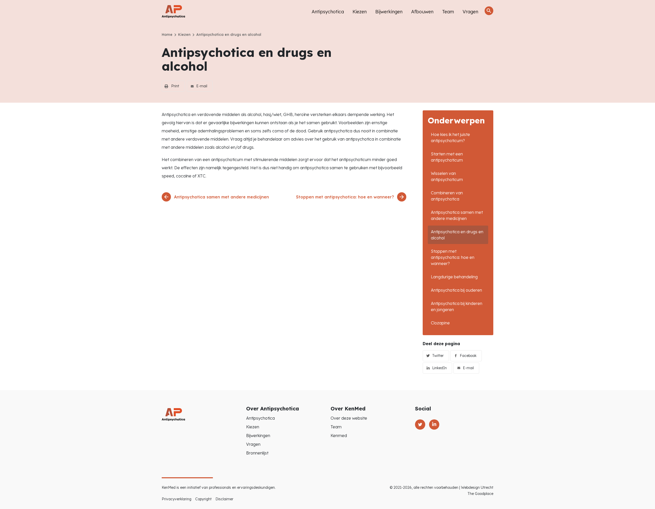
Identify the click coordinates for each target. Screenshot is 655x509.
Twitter (438, 355)
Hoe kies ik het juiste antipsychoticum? (450, 137)
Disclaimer (224, 499)
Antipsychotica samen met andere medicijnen (457, 215)
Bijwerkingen (388, 12)
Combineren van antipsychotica (447, 196)
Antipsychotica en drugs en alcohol (457, 234)
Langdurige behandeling (454, 276)
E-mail (201, 86)
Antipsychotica (328, 12)
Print (175, 86)
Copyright (203, 499)
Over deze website (349, 418)
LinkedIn (439, 368)
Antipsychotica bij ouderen (456, 290)
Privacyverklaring (176, 499)
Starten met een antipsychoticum (447, 157)
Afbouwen (422, 12)
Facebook (468, 355)
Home (167, 34)
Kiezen (360, 12)
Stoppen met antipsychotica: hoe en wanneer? (452, 257)
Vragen (470, 12)
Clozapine (440, 322)
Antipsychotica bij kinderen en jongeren (456, 306)
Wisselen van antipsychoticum (447, 176)
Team (448, 12)
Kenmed (339, 435)
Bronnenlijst (257, 452)
